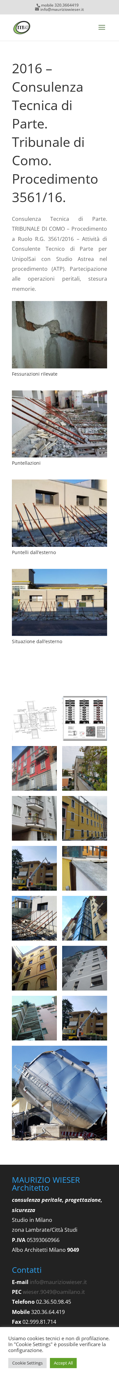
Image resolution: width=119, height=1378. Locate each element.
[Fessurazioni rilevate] (59, 368)
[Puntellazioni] (59, 457)
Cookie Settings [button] (27, 1363)
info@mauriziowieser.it (58, 1282)
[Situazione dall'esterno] (59, 636)
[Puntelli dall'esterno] (59, 546)
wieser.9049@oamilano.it (54, 1292)
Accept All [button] (63, 1363)
